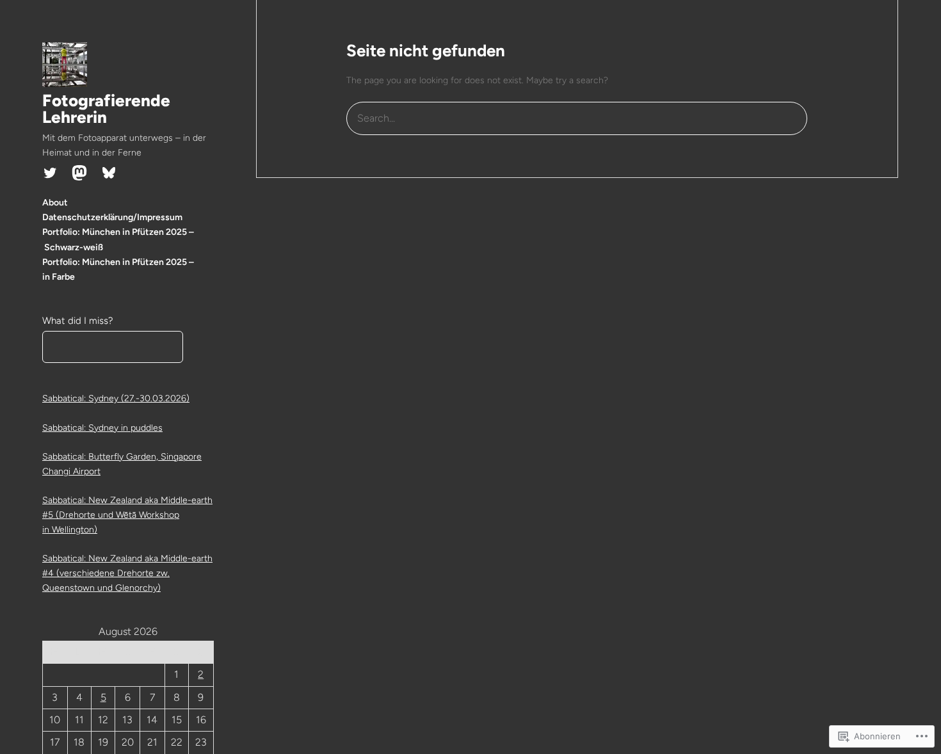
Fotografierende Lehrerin (106, 108)
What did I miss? (77, 320)
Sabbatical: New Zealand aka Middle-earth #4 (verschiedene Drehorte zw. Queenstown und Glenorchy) (127, 573)
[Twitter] (50, 172)
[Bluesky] (109, 172)
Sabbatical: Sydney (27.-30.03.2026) (115, 398)
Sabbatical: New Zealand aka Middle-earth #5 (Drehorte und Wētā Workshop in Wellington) (127, 515)
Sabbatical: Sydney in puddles (102, 427)
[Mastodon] (79, 172)
